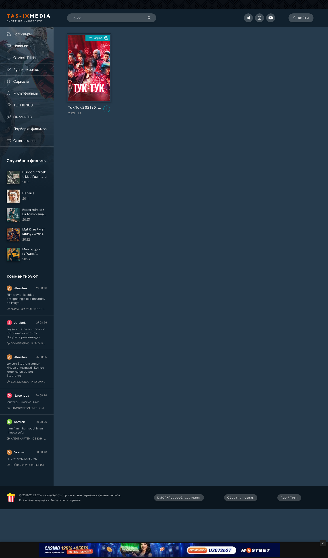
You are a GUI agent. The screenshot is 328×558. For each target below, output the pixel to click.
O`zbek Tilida (24, 57)
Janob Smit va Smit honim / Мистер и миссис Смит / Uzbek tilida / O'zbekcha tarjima (29, 408)
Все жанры (22, 34)
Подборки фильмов (30, 128)
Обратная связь (240, 497)
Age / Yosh (289, 497)
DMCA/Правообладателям (179, 497)
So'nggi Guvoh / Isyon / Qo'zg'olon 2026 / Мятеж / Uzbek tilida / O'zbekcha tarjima (29, 343)
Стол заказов (24, 140)
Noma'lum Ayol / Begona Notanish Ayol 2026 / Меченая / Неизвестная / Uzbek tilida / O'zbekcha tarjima (29, 309)
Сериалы (21, 81)
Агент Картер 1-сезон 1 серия (29, 438)
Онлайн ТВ (22, 116)
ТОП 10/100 (23, 105)
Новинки (20, 45)
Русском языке (26, 69)
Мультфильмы (25, 93)
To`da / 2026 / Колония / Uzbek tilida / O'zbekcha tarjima (29, 465)
